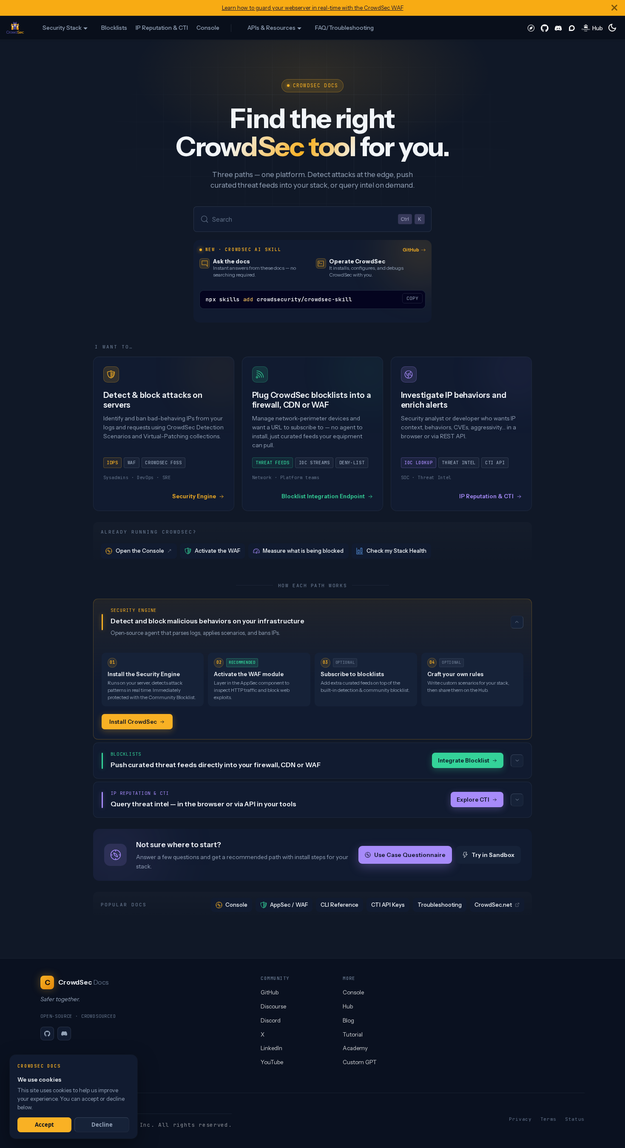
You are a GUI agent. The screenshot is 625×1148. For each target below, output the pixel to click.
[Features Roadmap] (531, 27)
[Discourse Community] (572, 27)
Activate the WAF (217, 550)
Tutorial (353, 1034)
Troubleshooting (440, 904)
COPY (412, 298)
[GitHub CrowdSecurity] (544, 27)
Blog (348, 1020)
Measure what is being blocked (303, 550)
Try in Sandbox (493, 854)
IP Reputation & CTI (162, 27)
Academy (355, 1048)
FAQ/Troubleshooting (344, 27)
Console (207, 27)
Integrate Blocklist (463, 760)
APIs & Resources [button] (271, 27)
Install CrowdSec (133, 721)
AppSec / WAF (289, 904)
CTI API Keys (388, 904)
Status (575, 1119)
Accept (44, 1124)
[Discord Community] (558, 27)
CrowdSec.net (493, 904)
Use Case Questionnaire (409, 854)
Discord (271, 1020)
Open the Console (140, 550)
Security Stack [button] (62, 27)
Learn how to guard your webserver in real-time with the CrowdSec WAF (312, 8)
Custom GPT (360, 1062)
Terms (548, 1119)
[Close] (614, 8)
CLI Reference (339, 904)
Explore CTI (473, 799)
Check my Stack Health (396, 550)
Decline (102, 1124)
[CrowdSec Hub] (592, 27)
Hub (348, 1006)
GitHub (411, 250)
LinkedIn (271, 1048)
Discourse (273, 1006)
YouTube (272, 1062)
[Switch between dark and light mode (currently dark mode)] (612, 27)
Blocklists (114, 27)
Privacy (520, 1119)
